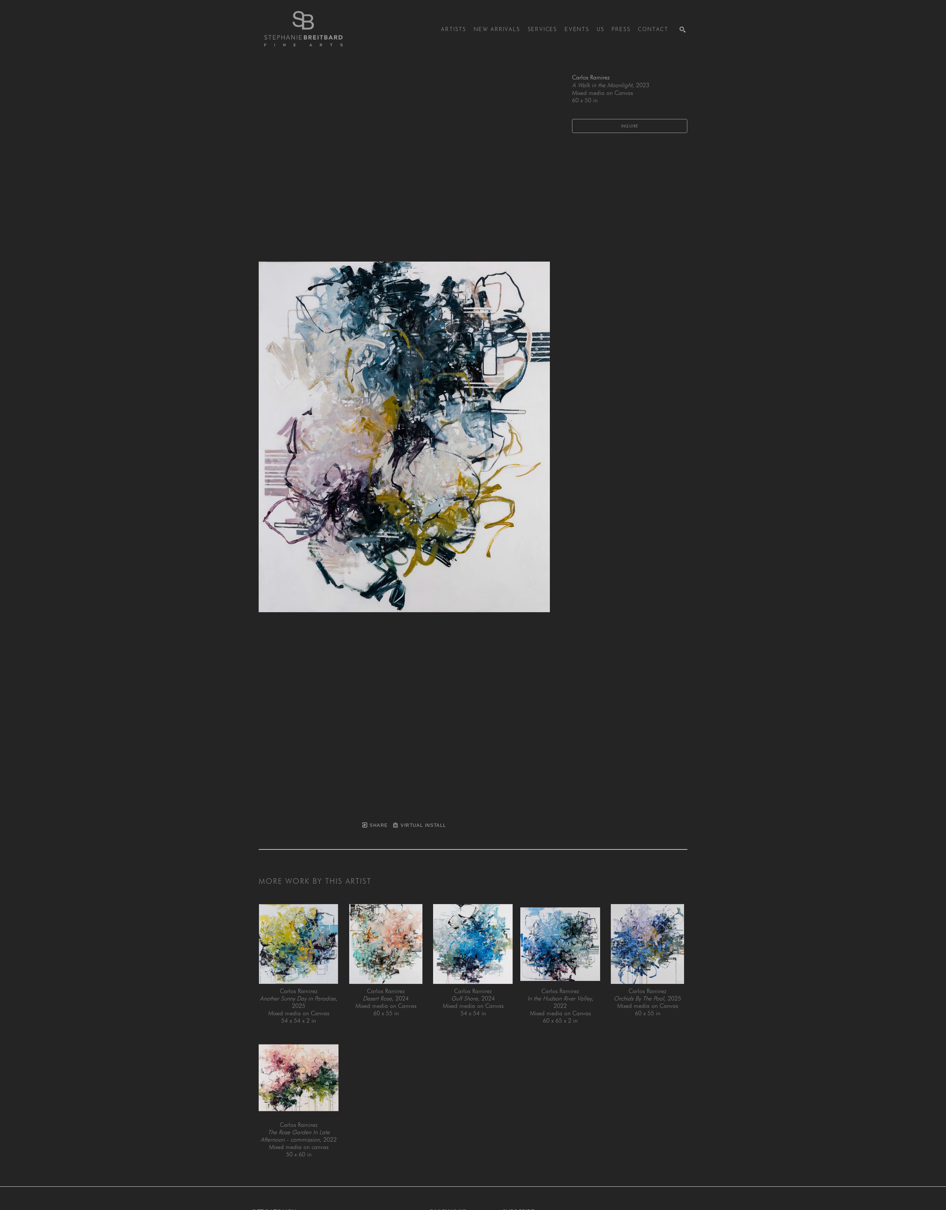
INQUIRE (630, 126)
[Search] (682, 30)
